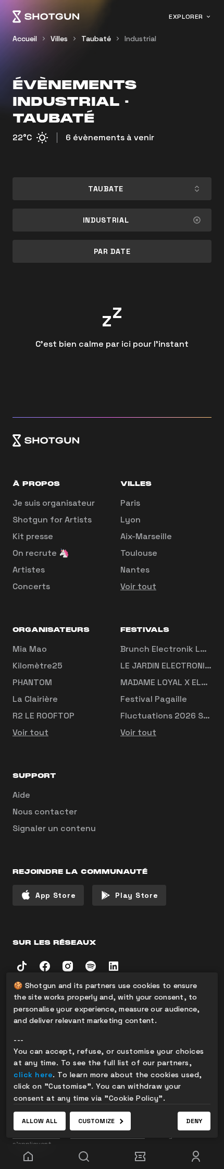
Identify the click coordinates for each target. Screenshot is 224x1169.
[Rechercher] (84, 1156)
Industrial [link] (140, 38)
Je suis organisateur (54, 502)
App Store (55, 895)
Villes (59, 38)
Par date (112, 251)
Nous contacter (45, 811)
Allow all (39, 1121)
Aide (21, 794)
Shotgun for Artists (52, 519)
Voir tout (138, 586)
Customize (96, 1121)
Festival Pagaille (153, 698)
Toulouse (138, 552)
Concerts (31, 586)
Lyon (130, 519)
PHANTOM (32, 682)
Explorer (186, 17)
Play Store (136, 895)
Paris (130, 502)
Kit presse (33, 536)
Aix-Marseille (146, 536)
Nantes (135, 569)
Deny (194, 1121)
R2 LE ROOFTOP (43, 715)
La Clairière (35, 698)
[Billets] (140, 1156)
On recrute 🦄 (41, 552)
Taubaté (96, 38)
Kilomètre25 (38, 665)
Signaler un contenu (54, 828)
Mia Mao (30, 648)
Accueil (25, 38)
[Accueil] (46, 16)
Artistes (29, 569)
